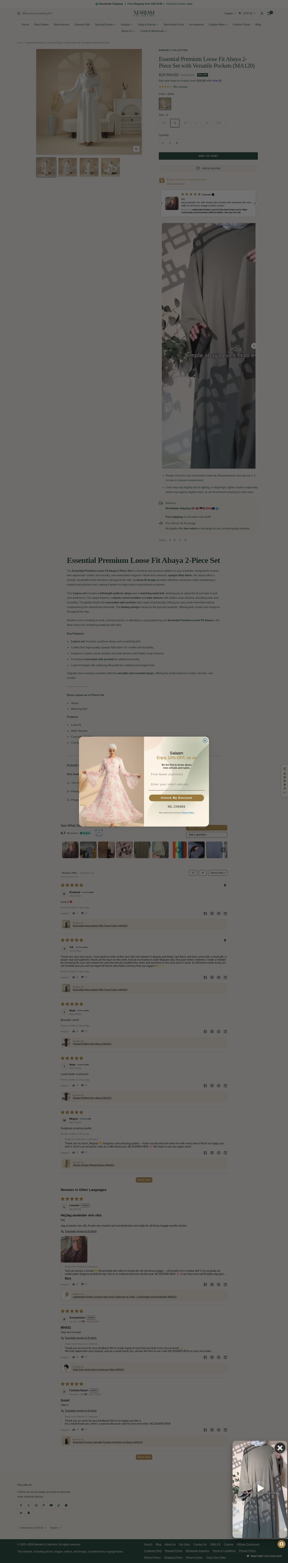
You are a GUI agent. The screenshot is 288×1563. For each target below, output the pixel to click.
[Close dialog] (205, 740)
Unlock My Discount (176, 797)
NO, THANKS (176, 806)
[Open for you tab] (282, 1544)
